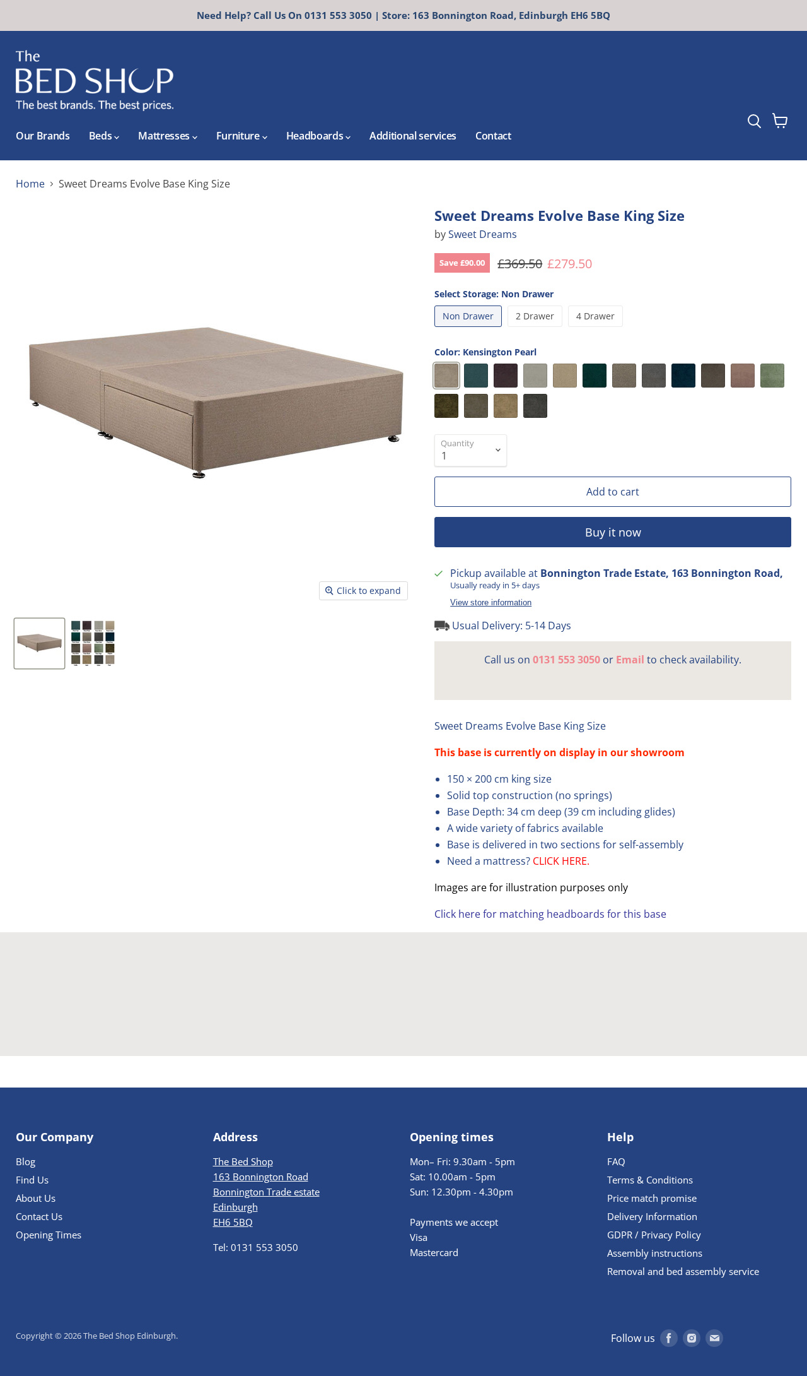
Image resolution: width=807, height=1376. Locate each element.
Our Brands (43, 136)
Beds (101, 136)
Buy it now (613, 532)
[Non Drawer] (469, 329)
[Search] (777, 87)
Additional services (412, 136)
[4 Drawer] (597, 329)
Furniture (239, 136)
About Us (35, 1198)
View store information (490, 602)
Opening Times (48, 1234)
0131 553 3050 (566, 660)
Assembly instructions (654, 1253)
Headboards (315, 136)
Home (30, 183)
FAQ (616, 1161)
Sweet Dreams (482, 234)
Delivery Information (652, 1216)
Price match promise (652, 1198)
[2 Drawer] (537, 329)
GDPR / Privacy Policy (654, 1234)
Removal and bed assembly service (683, 1271)
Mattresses (165, 136)
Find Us (32, 1179)
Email (630, 660)
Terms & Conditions (650, 1179)
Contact (493, 136)
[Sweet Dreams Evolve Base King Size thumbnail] (39, 643)
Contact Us (39, 1216)
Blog (25, 1161)
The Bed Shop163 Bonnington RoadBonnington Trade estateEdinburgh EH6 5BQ (266, 1191)
